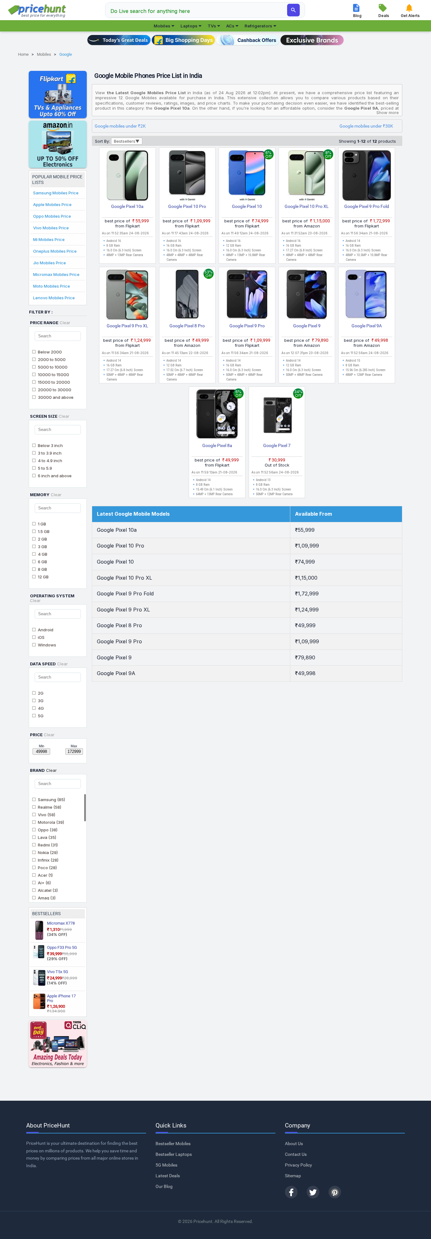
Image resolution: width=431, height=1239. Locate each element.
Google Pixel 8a (217, 445)
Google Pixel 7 (277, 445)
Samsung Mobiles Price (56, 192)
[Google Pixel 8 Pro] (187, 296)
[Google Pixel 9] (307, 296)
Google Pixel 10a (127, 206)
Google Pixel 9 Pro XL (127, 325)
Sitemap (293, 1175)
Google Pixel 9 (307, 325)
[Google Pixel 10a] (127, 176)
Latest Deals (168, 1175)
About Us (294, 1143)
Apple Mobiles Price (52, 204)
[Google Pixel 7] (277, 415)
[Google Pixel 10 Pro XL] (307, 176)
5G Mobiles (166, 1164)
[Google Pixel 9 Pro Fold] (366, 176)
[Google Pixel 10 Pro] (187, 176)
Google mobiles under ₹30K (366, 126)
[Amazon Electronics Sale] (58, 144)
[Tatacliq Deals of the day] (58, 1043)
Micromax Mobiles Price (56, 274)
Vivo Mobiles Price (51, 227)
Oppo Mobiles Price (52, 216)
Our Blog (164, 1186)
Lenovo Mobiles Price (54, 297)
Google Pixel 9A (366, 325)
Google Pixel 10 (247, 206)
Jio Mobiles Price (49, 262)
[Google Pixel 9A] (366, 296)
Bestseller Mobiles (173, 1143)
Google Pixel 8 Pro (187, 325)
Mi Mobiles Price (49, 239)
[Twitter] (313, 1192)
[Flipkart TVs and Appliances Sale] (58, 94)
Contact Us (296, 1154)
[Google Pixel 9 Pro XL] (127, 296)
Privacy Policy (298, 1164)
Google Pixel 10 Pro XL (307, 206)
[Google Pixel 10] (247, 176)
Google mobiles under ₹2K (120, 126)
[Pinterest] (334, 1192)
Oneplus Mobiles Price (55, 251)
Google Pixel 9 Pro (247, 325)
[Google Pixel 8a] (217, 415)
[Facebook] (291, 1192)
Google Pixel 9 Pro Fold (366, 206)
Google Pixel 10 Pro (187, 206)
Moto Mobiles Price (51, 286)
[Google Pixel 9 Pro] (247, 296)
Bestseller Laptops (174, 1154)
